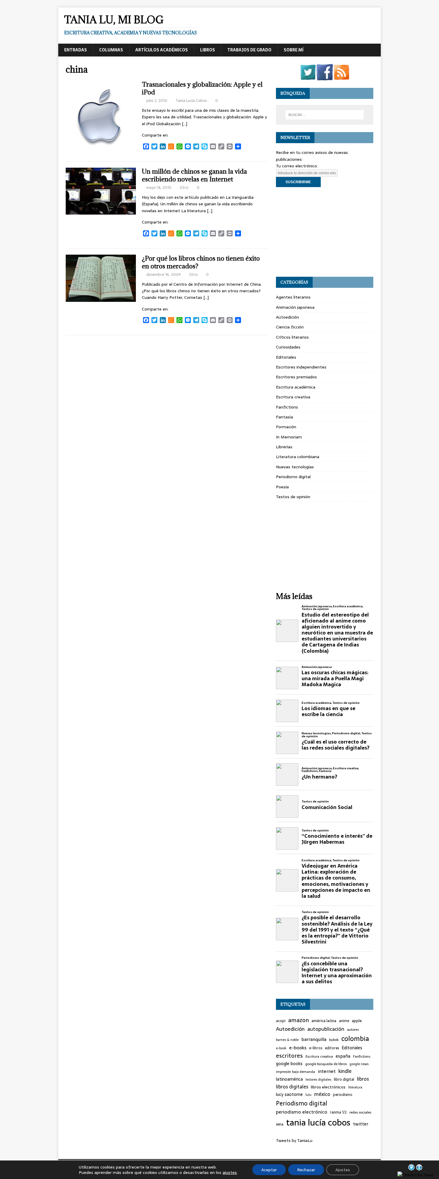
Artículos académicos (161, 50)
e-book (281, 1048)
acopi (280, 1021)
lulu (308, 1094)
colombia (355, 1038)
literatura (355, 1087)
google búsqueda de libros (326, 1064)
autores (353, 1029)
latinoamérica (289, 1079)
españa (343, 1056)
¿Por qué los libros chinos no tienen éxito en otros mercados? (201, 262)
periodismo (342, 1095)
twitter (360, 1124)
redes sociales (360, 1112)
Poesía (282, 487)
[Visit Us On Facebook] (324, 77)
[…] (184, 123)
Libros (207, 50)
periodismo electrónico (301, 1112)
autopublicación (325, 1029)
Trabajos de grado (249, 50)
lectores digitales (318, 1079)
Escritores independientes (301, 367)
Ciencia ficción (290, 327)
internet (327, 1071)
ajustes (229, 1172)
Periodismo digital (293, 476)
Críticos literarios (292, 337)
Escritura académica (295, 387)
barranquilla (313, 1039)
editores (332, 1048)
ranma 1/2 (338, 1112)
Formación (286, 426)
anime (344, 1021)
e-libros (315, 1048)
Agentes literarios (293, 297)
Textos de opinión (293, 496)
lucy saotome (289, 1094)
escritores (289, 1055)
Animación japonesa (295, 307)
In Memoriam (289, 437)
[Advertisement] (324, 232)
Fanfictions (287, 407)
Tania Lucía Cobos (191, 100)
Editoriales (286, 357)
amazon (298, 1020)
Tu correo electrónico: (297, 166)
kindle (344, 1071)
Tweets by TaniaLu (294, 1140)
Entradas (75, 50)
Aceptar (269, 1169)
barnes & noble (287, 1039)
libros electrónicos (328, 1087)
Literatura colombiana (297, 456)
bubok (334, 1039)
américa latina (323, 1021)
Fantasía (284, 417)
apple (357, 1021)
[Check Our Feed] (341, 77)
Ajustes (342, 1169)
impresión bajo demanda (295, 1071)
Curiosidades (288, 347)
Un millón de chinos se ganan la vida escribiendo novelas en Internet (194, 175)
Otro (184, 187)
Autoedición (287, 317)
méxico (322, 1094)
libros (363, 1079)
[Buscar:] (325, 115)
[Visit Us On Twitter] (308, 77)
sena (279, 1124)
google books (289, 1063)
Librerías (284, 447)
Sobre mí (293, 50)
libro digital (344, 1079)
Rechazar (306, 1169)
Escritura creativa (293, 397)
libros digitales (292, 1087)
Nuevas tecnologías (295, 467)
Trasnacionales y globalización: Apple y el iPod (202, 88)
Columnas (111, 50)
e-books (297, 1047)
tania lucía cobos (318, 1122)
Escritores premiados (296, 377)
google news (359, 1064)
